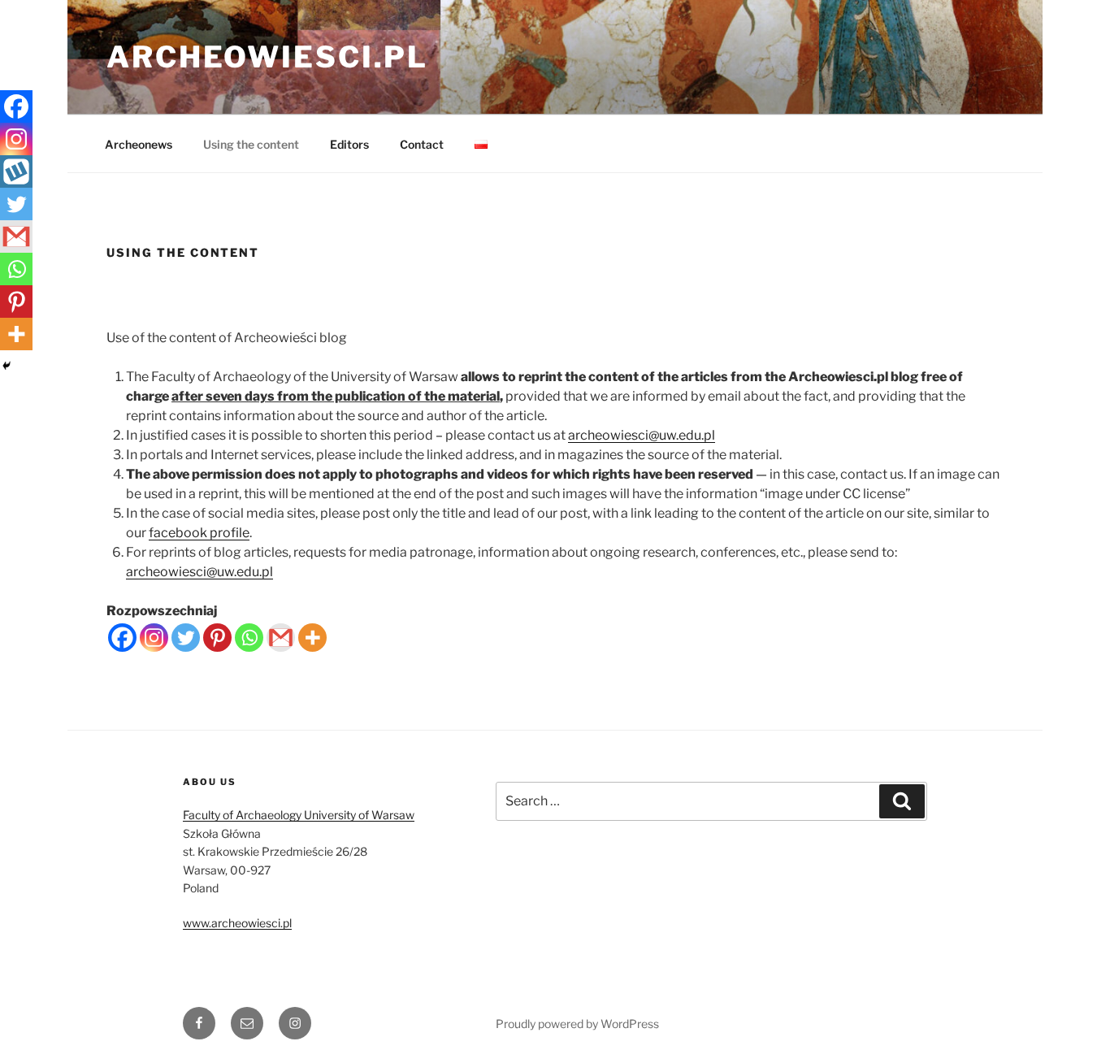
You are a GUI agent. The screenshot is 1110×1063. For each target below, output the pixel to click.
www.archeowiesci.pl (237, 923)
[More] (312, 637)
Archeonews (138, 144)
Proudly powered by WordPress (577, 1023)
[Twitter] (185, 637)
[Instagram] (154, 637)
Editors (349, 144)
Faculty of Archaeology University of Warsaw (298, 815)
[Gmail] (281, 637)
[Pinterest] (217, 637)
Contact (422, 144)
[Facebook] (122, 637)
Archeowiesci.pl (267, 57)
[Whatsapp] (249, 637)
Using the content (251, 144)
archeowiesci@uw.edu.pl (641, 435)
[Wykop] (16, 171)
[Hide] (6, 365)
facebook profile (199, 532)
